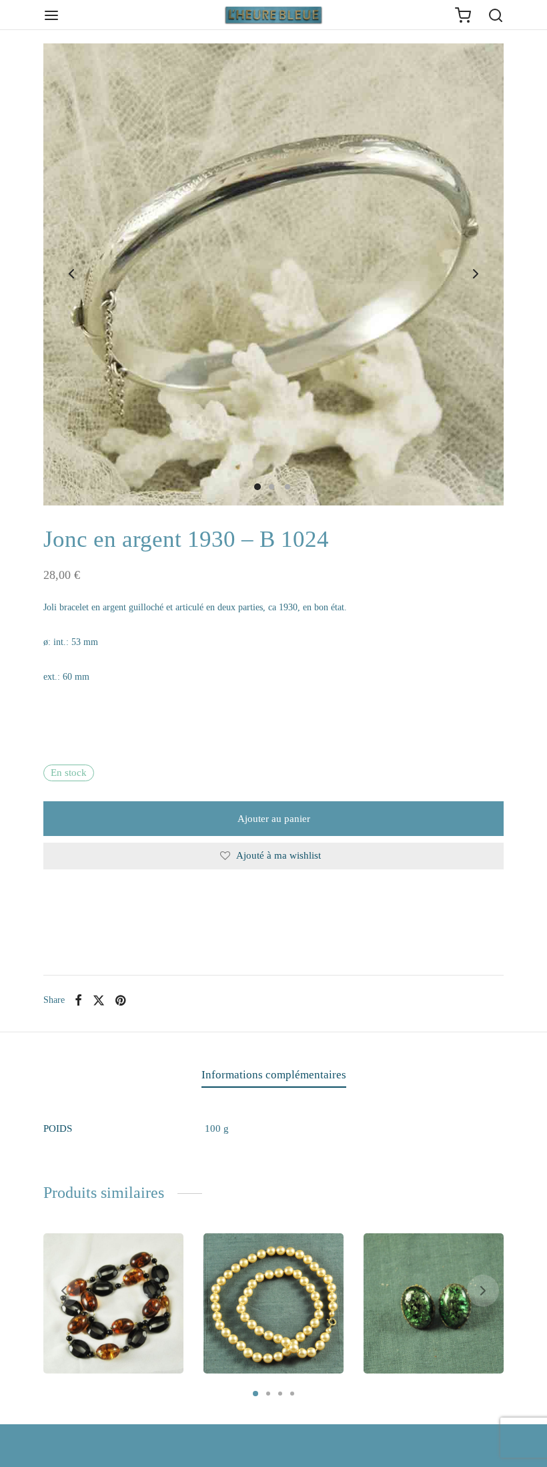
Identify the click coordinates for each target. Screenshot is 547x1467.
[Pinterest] (120, 1000)
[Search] (496, 15)
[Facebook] (78, 1000)
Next (475, 274)
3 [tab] (280, 1394)
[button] (100, 1355)
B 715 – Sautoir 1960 (108, 1314)
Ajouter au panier (273, 818)
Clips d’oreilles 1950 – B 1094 (431, 1308)
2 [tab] (268, 1394)
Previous (71, 274)
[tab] (273, 1075)
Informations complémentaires (273, 1074)
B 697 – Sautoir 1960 (268, 1314)
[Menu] (51, 15)
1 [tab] (255, 1393)
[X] (98, 1000)
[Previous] (64, 1291)
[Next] (483, 1291)
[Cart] (463, 15)
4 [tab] (292, 1394)
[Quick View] (165, 1253)
